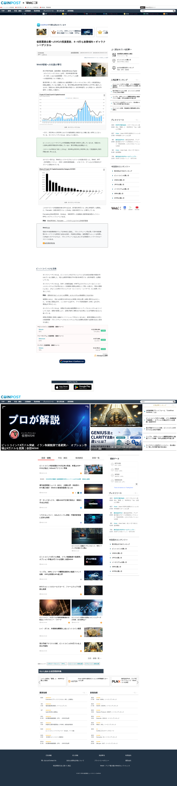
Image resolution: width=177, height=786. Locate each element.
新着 (9, 11)
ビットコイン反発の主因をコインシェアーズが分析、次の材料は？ (86, 618)
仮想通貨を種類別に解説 (124, 53)
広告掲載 (49, 755)
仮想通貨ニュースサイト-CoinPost (92, 773)
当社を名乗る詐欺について (75, 760)
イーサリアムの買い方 (121, 189)
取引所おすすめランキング (123, 171)
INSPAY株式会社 (121, 125)
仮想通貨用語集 (50, 243)
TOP (3, 11)
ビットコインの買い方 (124, 59)
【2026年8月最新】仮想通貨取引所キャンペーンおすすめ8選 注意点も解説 (67, 479)
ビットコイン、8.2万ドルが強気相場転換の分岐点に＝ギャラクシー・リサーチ (54, 618)
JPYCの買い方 (119, 184)
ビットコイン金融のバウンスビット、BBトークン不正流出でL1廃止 (87, 547)
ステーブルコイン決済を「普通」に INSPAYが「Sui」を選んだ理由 (128, 127)
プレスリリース (48, 11)
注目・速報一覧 (94, 658)
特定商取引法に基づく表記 (62, 765)
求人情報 (75, 755)
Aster (117, 133)
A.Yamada (41, 52)
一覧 (136, 80)
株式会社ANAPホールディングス (126, 156)
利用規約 (128, 755)
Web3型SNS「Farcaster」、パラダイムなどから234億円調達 (67, 220)
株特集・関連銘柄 (46, 7)
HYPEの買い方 (119, 198)
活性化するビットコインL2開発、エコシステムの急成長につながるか (70, 295)
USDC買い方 (20, 7)
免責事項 (102, 755)
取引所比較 (60, 11)
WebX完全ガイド (151, 7)
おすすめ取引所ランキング (125, 67)
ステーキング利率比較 (32, 7)
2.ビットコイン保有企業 (76, 663)
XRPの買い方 (118, 193)
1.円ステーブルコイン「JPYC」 (56, 663)
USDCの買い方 (119, 180)
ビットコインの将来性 (8, 7)
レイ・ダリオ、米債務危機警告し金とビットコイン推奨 (60, 628)
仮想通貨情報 (75, 52)
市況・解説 (17, 11)
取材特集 (37, 11)
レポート (44, 54)
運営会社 (128, 760)
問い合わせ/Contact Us (48, 760)
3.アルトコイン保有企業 (92, 663)
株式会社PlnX (120, 139)
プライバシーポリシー (101, 760)
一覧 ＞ (173, 405)
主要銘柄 (28, 11)
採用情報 (70, 11)
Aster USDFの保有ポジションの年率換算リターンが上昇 (93, 679)
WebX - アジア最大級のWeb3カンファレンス (115, 765)
